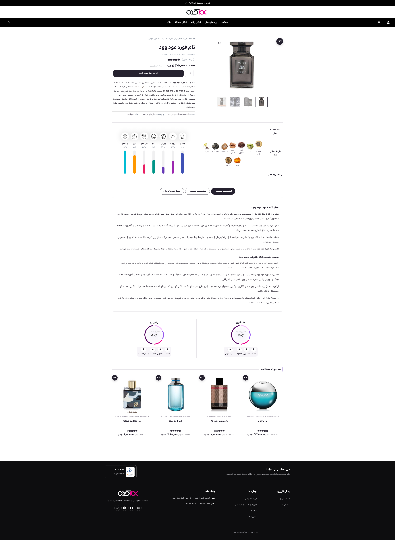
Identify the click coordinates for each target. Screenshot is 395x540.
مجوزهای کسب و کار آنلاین (246, 504)
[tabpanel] (197, 254)
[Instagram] (138, 508)
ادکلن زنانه (196, 22)
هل (250, 151)
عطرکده (225, 22)
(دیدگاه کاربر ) (188, 59)
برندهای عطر (211, 22)
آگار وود (228, 165)
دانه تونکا (215, 151)
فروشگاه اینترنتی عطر (178, 39)
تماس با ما (253, 516)
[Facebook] (131, 508)
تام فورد (165, 39)
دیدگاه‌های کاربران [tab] (171, 191)
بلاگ (168, 22)
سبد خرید (286, 504)
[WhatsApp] (117, 508)
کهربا (237, 165)
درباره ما (254, 510)
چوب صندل (233, 151)
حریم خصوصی (251, 498)
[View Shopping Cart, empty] (378, 22)
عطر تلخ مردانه (149, 114)
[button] (219, 43)
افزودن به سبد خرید (148, 73)
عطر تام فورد (139, 86)
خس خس (224, 151)
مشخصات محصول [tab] (197, 191)
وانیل (206, 151)
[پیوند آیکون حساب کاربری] (388, 22)
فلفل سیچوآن (241, 151)
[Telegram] (124, 508)
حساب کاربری (284, 498)
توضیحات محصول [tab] (223, 191)
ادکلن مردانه (181, 22)
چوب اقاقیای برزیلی (258, 151)
